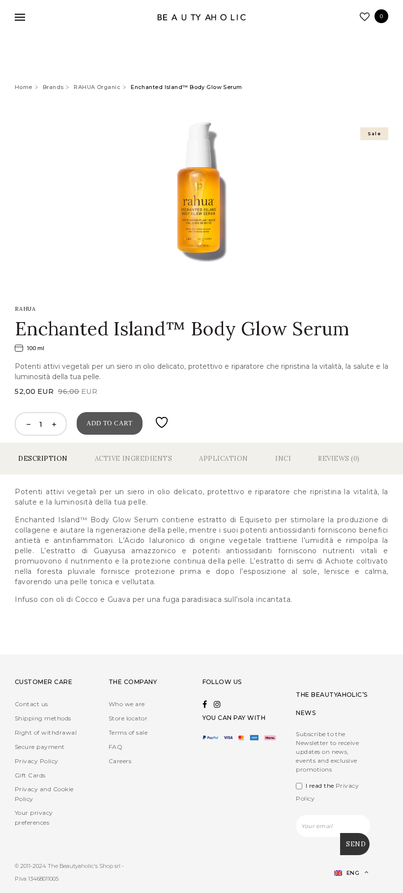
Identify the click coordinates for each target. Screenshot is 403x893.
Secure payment (40, 746)
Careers (120, 761)
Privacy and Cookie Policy (44, 794)
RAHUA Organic (97, 87)
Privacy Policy (36, 761)
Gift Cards (30, 775)
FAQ (115, 746)
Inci (283, 458)
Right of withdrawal (46, 732)
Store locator (128, 718)
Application (223, 458)
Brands (53, 87)
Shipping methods (43, 718)
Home (23, 87)
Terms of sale (128, 732)
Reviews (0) (339, 458)
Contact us (31, 704)
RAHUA (25, 308)
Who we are (127, 704)
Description (43, 458)
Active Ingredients (133, 458)
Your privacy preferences (34, 817)
